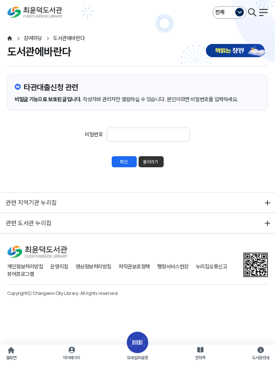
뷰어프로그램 (20, 274)
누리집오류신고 (211, 266)
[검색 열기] (252, 12)
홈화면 (11, 357)
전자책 (200, 357)
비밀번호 (94, 134)
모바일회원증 (137, 357)
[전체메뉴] (263, 12)
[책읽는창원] (237, 51)
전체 (220, 12)
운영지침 (59, 266)
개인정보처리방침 (25, 266)
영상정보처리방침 (93, 266)
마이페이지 (71, 357)
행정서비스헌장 (173, 266)
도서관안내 (260, 357)
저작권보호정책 (134, 266)
